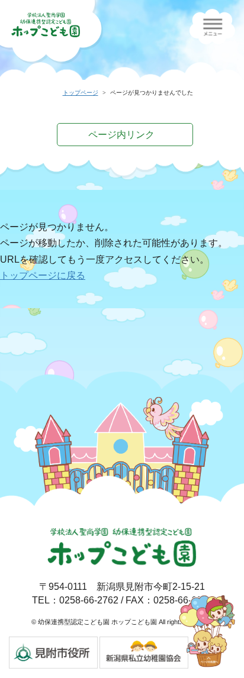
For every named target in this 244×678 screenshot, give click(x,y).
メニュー (212, 26)
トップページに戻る (42, 275)
